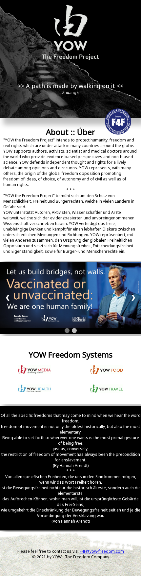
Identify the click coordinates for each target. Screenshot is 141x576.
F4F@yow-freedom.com (102, 551)
